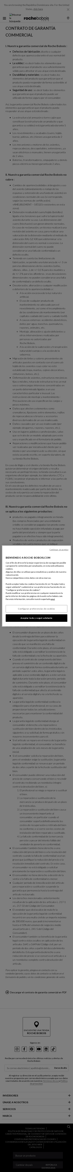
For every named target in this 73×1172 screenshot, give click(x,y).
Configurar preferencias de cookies (36, 609)
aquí (53, 599)
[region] (36, 586)
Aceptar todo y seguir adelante (36, 618)
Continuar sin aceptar (59, 550)
